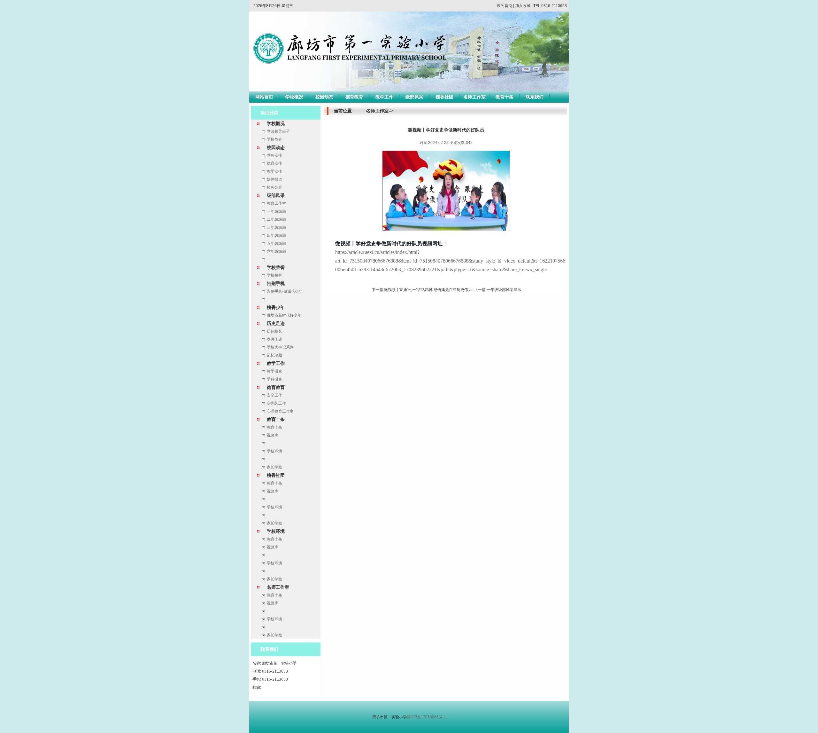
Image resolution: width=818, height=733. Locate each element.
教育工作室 (276, 203)
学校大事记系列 (280, 347)
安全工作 (274, 395)
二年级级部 (276, 219)
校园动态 (324, 96)
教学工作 (384, 96)
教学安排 (274, 171)
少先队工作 (276, 403)
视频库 (272, 435)
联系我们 (535, 96)
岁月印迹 (274, 339)
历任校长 (274, 331)
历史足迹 (276, 323)
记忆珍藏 (274, 355)
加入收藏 (522, 6)
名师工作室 (474, 96)
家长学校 (274, 467)
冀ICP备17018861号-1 (426, 717)
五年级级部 (276, 243)
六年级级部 (276, 251)
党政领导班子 (278, 131)
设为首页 (504, 6)
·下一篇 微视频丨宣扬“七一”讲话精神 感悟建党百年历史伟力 (421, 290)
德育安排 (274, 163)
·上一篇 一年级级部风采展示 (497, 290)
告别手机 (276, 283)
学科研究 (274, 379)
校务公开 (274, 187)
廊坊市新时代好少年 (284, 315)
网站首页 (264, 96)
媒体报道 (274, 179)
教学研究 (274, 371)
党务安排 (274, 155)
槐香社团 (444, 96)
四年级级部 (276, 235)
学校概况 (294, 96)
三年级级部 (276, 227)
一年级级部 (276, 211)
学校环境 (274, 451)
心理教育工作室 (280, 411)
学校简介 (274, 139)
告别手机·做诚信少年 (285, 291)
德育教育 (354, 96)
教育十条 (504, 96)
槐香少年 (276, 307)
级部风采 (414, 96)
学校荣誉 (276, 267)
